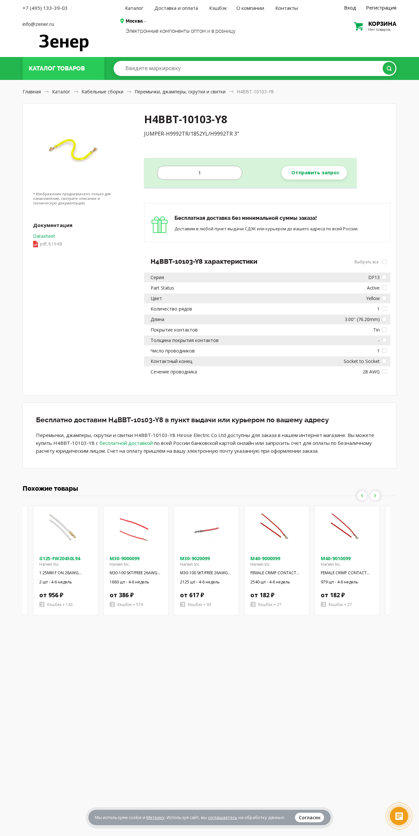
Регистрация (381, 7)
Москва (134, 21)
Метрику (155, 817)
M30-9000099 (124, 558)
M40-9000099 (265, 558)
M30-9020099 (195, 558)
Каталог (134, 8)
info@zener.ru (38, 24)
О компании (250, 8)
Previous (362, 496)
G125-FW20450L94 (59, 558)
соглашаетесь (222, 817)
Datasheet (47, 240)
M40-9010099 (336, 558)
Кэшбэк (218, 8)
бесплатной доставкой (126, 443)
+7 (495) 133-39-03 (45, 8)
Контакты (286, 8)
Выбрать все (367, 262)
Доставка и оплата (176, 8)
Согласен (309, 817)
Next (375, 496)
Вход (350, 7)
